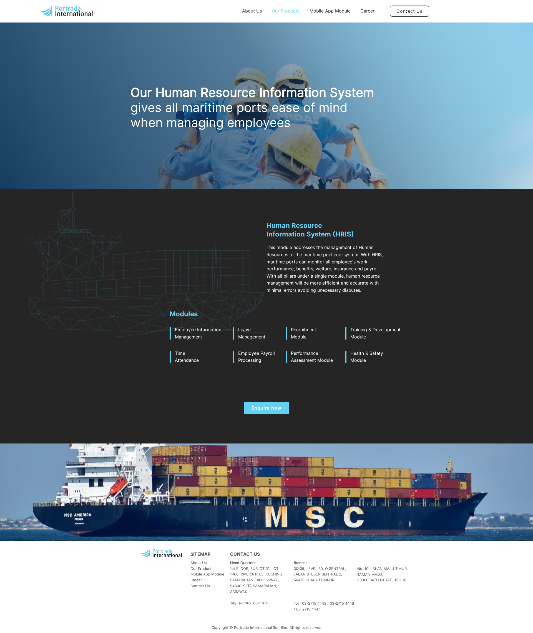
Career (196, 580)
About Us (198, 562)
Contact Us (200, 586)
